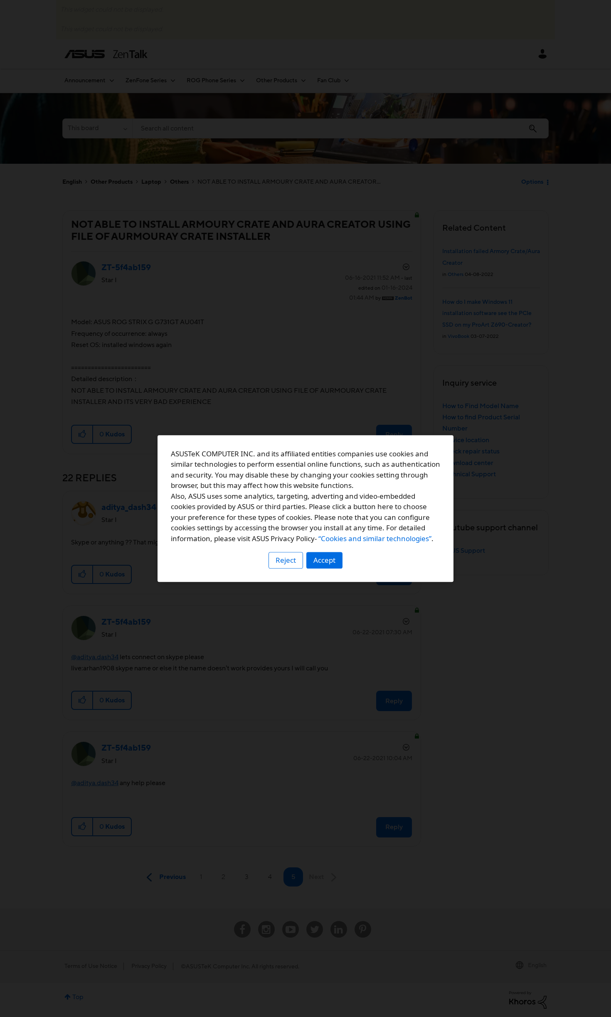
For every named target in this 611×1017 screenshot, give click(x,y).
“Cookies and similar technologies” (374, 538)
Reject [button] (286, 560)
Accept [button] (324, 560)
